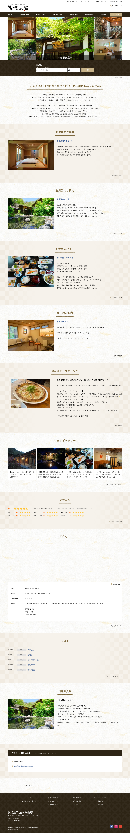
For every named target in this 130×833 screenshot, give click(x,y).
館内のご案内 (118, 356)
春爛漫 (30, 655)
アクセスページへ (116, 626)
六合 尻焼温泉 (76, 801)
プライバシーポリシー (101, 797)
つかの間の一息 (33, 660)
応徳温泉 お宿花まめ (29, 801)
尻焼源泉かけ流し (64, 199)
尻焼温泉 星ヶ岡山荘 (20, 812)
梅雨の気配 (31, 670)
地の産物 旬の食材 (65, 258)
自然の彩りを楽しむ (65, 141)
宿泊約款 (101, 801)
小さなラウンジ (63, 322)
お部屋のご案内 (117, 175)
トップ (29, 797)
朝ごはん (31, 650)
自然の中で (31, 665)
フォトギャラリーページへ (113, 484)
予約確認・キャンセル (116, 1)
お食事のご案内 (117, 297)
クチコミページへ (116, 521)
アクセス (77, 804)
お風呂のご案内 (117, 233)
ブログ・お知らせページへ (113, 676)
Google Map (116, 584)
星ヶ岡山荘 (29, 785)
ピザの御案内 (118, 425)
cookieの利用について (13, 829)
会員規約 (101, 804)
